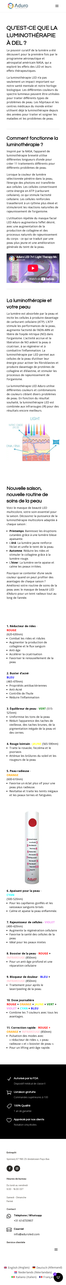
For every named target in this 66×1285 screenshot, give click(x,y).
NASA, (40, 62)
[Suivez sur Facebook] (10, 1168)
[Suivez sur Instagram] (17, 1168)
